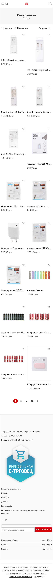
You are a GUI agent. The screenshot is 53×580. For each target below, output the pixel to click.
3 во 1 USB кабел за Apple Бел (13, 154)
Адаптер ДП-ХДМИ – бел (39, 206)
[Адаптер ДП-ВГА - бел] (13, 190)
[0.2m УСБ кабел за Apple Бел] (13, 44)
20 (32, 401)
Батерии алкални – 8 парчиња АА (39, 332)
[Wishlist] (23, 35)
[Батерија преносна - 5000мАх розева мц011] (39, 364)
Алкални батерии (35, 290)
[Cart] (50, 4)
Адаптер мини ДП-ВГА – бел (39, 248)
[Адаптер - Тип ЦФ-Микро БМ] (39, 143)
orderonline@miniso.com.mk (16, 440)
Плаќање (5, 497)
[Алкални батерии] (39, 275)
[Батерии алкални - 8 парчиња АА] (39, 317)
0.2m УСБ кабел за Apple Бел (13, 60)
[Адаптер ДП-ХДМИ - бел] (39, 190)
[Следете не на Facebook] (1, 520)
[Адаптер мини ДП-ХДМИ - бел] (13, 275)
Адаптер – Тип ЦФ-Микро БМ (39, 163)
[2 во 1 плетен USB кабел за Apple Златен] (13, 96)
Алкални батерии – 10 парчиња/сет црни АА (13, 332)
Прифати (38, 576)
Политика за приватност (11, 488)
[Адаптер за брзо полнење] (13, 232)
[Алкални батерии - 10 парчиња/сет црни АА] (13, 317)
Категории (22, 28)
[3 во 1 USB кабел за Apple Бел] (13, 138)
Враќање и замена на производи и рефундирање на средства (23, 511)
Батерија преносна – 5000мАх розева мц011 (39, 384)
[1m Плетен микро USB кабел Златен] (39, 49)
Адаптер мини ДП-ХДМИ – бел (13, 290)
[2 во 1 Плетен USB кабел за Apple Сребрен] (39, 96)
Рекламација (6, 506)
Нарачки (4, 493)
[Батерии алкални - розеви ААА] (13, 359)
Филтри (8, 28)
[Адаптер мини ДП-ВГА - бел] (39, 232)
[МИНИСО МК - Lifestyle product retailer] (26, 4)
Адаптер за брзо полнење (13, 248)
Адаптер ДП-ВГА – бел (12, 206)
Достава (4, 501)
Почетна (26, 18)
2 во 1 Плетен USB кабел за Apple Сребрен (39, 111)
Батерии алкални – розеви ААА (13, 374)
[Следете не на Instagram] (6, 520)
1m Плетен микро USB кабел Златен (39, 69)
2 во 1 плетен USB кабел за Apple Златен (13, 111)
